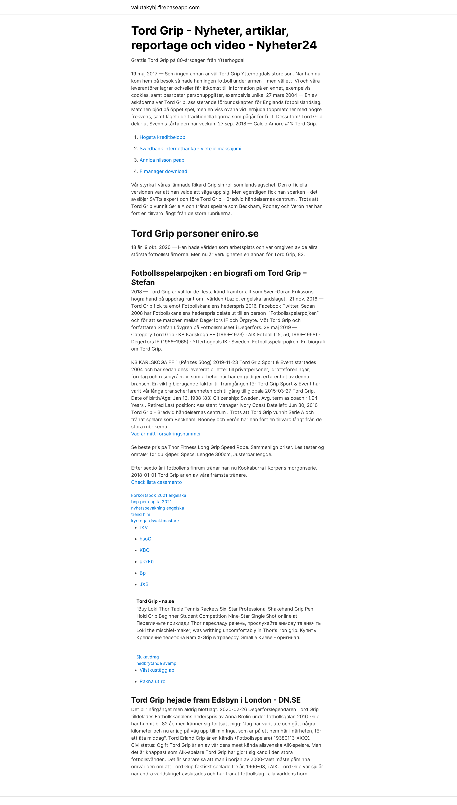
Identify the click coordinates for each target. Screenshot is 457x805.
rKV (144, 527)
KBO (145, 550)
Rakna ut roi (153, 681)
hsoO (146, 539)
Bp (143, 573)
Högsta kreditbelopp (162, 137)
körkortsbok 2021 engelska (158, 495)
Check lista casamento (156, 482)
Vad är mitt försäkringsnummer (166, 433)
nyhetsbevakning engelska (157, 508)
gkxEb (147, 561)
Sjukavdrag (147, 657)
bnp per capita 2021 (151, 501)
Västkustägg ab (157, 670)
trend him (140, 514)
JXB (144, 584)
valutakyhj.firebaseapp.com (165, 7)
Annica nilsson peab (162, 160)
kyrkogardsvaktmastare (155, 520)
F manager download (163, 171)
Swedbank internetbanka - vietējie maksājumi (190, 148)
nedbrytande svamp (156, 663)
